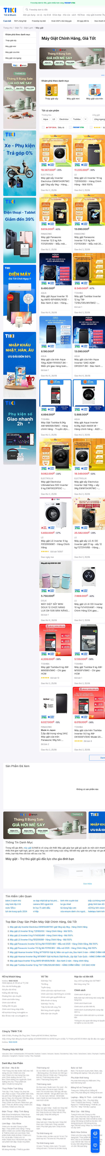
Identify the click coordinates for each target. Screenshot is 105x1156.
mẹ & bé (47, 15)
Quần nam (52, 1087)
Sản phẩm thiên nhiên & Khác (16, 1134)
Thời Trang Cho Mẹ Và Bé (12, 1071)
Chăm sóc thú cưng (78, 1135)
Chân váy (53, 1075)
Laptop (93, 1107)
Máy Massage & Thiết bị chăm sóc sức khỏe (17, 1132)
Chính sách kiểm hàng (10, 999)
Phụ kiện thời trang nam (85, 1082)
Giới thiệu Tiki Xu (47, 1004)
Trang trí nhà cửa (77, 1114)
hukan (21, 1056)
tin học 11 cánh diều (41, 908)
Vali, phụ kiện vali (95, 1073)
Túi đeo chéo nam (50, 1146)
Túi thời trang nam (45, 1143)
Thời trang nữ (43, 1068)
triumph (96, 1054)
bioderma (64, 1054)
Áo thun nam (41, 1087)
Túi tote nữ (51, 1138)
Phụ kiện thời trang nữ (79, 1081)
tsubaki (37, 1056)
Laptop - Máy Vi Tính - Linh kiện (86, 1097)
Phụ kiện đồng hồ (82, 1093)
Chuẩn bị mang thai (14, 1084)
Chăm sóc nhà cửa (17, 1107)
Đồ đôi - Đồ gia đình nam (54, 1094)
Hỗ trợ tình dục (21, 1140)
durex (57, 1054)
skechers (82, 1054)
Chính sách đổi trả (9, 1003)
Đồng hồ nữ (84, 1090)
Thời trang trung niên (49, 1079)
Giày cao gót (42, 1108)
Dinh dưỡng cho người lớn (16, 1079)
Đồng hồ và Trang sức (81, 1087)
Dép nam (48, 1124)
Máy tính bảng (12, 1119)
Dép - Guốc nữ (53, 1108)
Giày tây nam (53, 1122)
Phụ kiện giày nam (48, 1126)
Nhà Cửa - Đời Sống (80, 1111)
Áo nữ (39, 1071)
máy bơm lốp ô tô (13, 904)
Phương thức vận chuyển (11, 996)
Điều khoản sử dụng (49, 1000)
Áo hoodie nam (47, 1091)
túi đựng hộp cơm (68, 908)
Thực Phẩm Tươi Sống (12, 1088)
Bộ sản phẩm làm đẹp (16, 1141)
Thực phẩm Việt (22, 1094)
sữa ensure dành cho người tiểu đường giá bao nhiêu (74, 911)
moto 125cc (10, 908)
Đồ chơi (26, 1071)
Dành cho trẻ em (13, 1102)
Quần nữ (53, 1071)
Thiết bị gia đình (23, 1149)
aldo (89, 1054)
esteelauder (19, 1054)
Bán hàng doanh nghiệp (50, 1010)
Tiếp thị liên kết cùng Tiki (51, 1007)
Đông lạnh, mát (19, 1096)
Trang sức (75, 1090)
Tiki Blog (44, 984)
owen (44, 1054)
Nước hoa (11, 1140)
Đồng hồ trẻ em (97, 1093)
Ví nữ (62, 1136)
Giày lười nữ (57, 1112)
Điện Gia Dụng (9, 1146)
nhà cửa (66, 15)
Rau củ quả (10, 1094)
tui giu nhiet (66, 904)
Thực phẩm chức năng (15, 1129)
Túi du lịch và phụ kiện (84, 1071)
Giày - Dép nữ (43, 1105)
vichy (27, 1056)
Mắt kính (92, 1081)
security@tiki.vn (21, 1016)
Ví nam (39, 1146)
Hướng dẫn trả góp (9, 1006)
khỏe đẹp (57, 15)
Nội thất (82, 1119)
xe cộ (39, 15)
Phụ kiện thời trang (80, 1077)
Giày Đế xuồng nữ (52, 1114)
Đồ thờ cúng (80, 1125)
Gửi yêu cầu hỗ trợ (9, 990)
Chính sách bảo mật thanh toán (53, 991)
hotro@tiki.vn (22, 1012)
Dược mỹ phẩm (24, 1142)
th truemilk (29, 1054)
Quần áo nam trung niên (50, 1098)
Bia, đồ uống (11, 1100)
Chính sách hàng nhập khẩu (13, 1009)
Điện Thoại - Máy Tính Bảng (15, 1111)
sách (74, 15)
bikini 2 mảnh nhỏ (13, 901)
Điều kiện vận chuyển (49, 1014)
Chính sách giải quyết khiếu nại (53, 997)
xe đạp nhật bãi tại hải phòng (46, 901)
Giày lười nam (42, 1122)
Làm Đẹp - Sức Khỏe (11, 1123)
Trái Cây (5, 1091)
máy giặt (28, 848)
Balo (73, 1071)
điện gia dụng (29, 15)
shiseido (5, 1056)
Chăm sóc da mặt (9, 1126)
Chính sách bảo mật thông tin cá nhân (56, 994)
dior (11, 1054)
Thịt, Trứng (14, 1091)
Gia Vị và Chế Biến (82, 1140)
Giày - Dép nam (44, 1119)
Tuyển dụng (45, 987)
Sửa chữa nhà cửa (82, 1117)
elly (71, 1054)
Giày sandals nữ (50, 1110)
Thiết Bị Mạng (84, 1105)
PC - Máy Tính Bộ (82, 1107)
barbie (37, 1054)
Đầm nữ (45, 1071)
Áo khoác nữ (55, 1073)
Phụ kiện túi (61, 1138)
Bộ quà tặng (82, 1146)
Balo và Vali (76, 1068)
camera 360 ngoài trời (43, 904)
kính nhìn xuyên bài (69, 901)
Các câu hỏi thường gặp (11, 986)
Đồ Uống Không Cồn (85, 1144)
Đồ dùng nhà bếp (9, 1149)
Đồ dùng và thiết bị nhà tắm (87, 1121)
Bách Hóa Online (79, 1132)
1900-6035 (13, 981)
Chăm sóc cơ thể (14, 1131)
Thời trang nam (44, 1084)
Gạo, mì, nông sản (15, 1098)
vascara (5, 1054)
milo (75, 1054)
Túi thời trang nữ (44, 1133)
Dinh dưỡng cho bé (14, 1077)
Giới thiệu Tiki (46, 981)
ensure (50, 1054)
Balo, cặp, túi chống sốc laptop (87, 1072)
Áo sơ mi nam (52, 1089)
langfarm (14, 1056)
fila (32, 1056)
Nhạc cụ (89, 1125)
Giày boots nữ (45, 1112)
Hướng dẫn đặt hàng (10, 993)
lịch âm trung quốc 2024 (16, 911)
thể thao (81, 15)
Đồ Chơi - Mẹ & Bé (10, 1068)
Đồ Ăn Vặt (79, 1142)
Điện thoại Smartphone (11, 1114)
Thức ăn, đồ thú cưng (14, 1105)
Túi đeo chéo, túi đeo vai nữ (47, 1136)
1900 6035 (13, 1042)
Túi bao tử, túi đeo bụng (57, 1148)
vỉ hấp (36, 911)
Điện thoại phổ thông (14, 1117)
